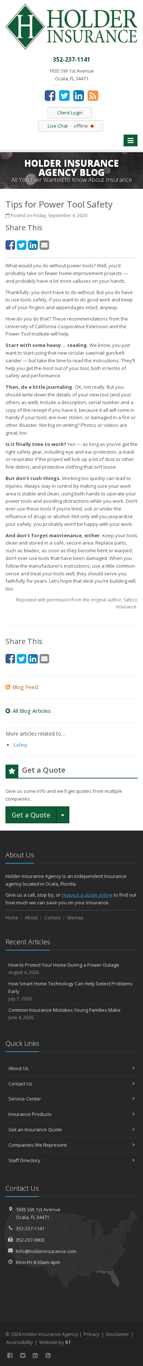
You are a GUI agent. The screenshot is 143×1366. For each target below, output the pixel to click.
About (31, 918)
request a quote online (87, 894)
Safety (20, 744)
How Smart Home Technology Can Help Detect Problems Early (70, 991)
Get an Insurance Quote (35, 1129)
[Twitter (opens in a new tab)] (64, 95)
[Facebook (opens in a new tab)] (50, 95)
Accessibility (19, 1342)
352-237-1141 (30, 1228)
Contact (52, 918)
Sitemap (75, 918)
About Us (18, 1068)
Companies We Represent (37, 1145)
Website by (55, 1342)
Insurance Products (30, 1114)
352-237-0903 (30, 1240)
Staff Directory (24, 1160)
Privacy (92, 1334)
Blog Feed (25, 687)
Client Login (69, 112)
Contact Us (20, 1083)
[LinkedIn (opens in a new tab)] (78, 95)
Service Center (24, 1098)
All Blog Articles (31, 710)
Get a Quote (31, 814)
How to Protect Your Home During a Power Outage (63, 968)
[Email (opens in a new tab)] (44, 244)
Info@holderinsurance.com (46, 1251)
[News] (93, 95)
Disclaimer (117, 1334)
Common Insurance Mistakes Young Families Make (64, 1014)
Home (12, 918)
